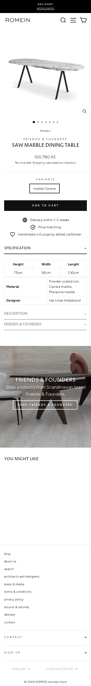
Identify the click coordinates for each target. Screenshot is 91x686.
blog (7, 554)
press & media (14, 584)
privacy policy (14, 599)
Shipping (39, 162)
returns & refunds (16, 607)
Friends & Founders (45, 139)
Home (44, 131)
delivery (9, 614)
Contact (13, 637)
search (9, 569)
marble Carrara (44, 188)
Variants (45, 179)
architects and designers (21, 576)
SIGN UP (12, 652)
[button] (45, 248)
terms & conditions (17, 591)
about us (10, 561)
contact (9, 622)
